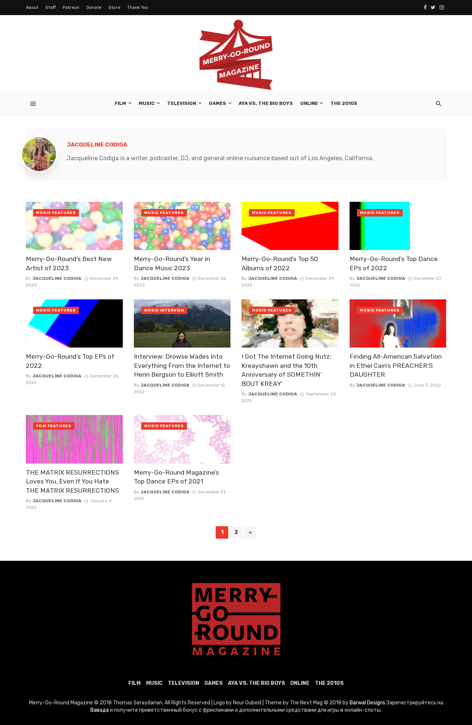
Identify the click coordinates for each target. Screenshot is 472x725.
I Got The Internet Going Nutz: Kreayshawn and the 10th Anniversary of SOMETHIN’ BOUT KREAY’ (287, 370)
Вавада (99, 710)
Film (120, 103)
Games (217, 103)
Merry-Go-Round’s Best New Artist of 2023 (69, 263)
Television (181, 103)
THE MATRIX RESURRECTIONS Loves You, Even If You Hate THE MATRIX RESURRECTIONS (72, 481)
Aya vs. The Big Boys (266, 103)
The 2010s (343, 103)
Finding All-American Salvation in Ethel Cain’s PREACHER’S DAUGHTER (396, 365)
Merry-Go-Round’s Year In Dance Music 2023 (172, 263)
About (32, 7)
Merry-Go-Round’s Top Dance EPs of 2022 (394, 263)
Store (114, 7)
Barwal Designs (368, 703)
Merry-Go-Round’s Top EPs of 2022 (70, 361)
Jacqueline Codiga (97, 144)
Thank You (137, 7)
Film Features (54, 426)
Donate (93, 7)
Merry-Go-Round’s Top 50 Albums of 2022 (280, 263)
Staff (50, 7)
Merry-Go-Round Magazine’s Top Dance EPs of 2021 (176, 477)
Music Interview (164, 310)
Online (309, 103)
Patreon (71, 7)
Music (147, 103)
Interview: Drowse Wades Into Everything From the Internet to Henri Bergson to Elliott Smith (182, 365)
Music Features (56, 213)
